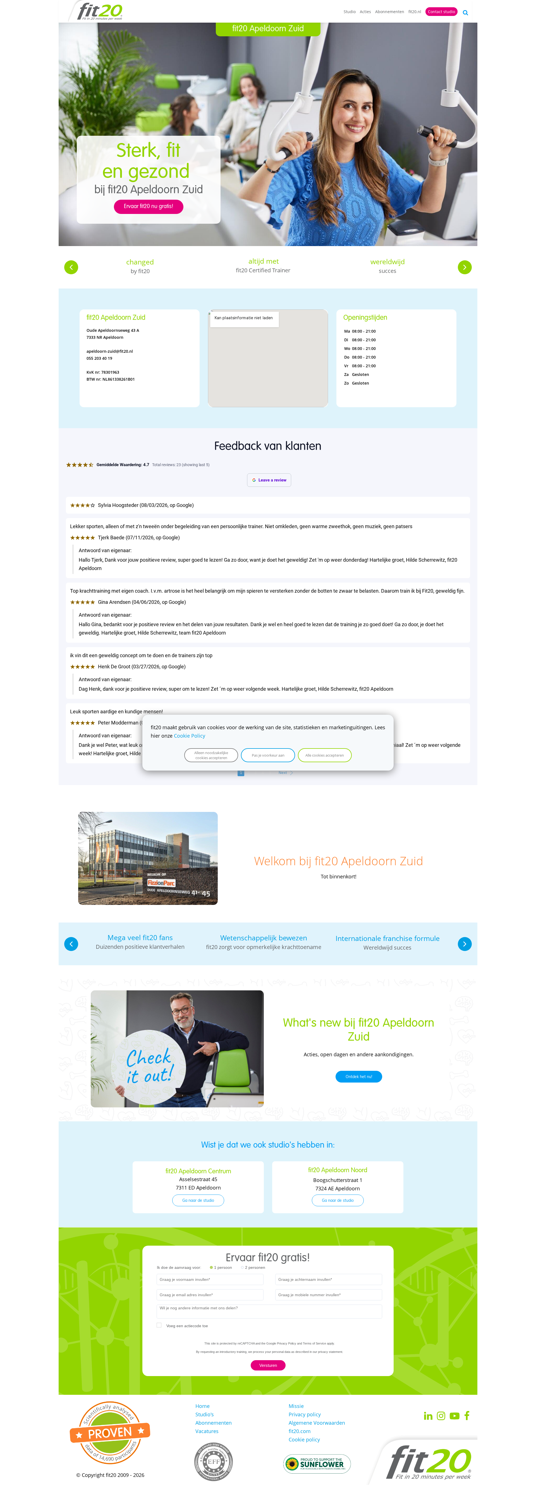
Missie (296, 1406)
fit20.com (300, 1431)
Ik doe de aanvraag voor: (179, 1267)
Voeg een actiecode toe (187, 1326)
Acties (365, 11)
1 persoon (223, 1267)
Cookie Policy (189, 735)
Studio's (204, 1414)
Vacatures (207, 1431)
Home (202, 1406)
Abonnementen (389, 11)
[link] (148, 816)
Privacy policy (305, 1414)
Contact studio (441, 11)
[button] (71, 267)
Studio (350, 11)
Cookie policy (304, 1439)
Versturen (268, 1365)
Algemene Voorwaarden (317, 1422)
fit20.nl (414, 11)
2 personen (255, 1267)
